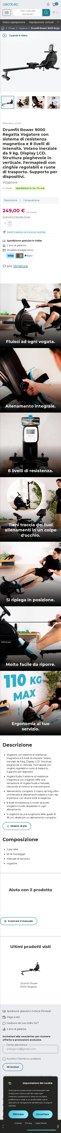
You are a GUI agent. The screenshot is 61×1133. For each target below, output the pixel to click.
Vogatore (20, 266)
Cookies (18, 1123)
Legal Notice (41, 1123)
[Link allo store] (10, 4)
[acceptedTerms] (4, 1058)
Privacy (28, 1123)
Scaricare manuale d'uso (16, 216)
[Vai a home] (2, 28)
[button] (56, 102)
